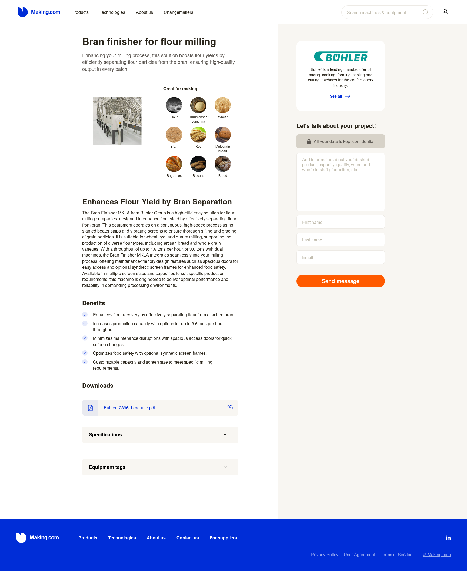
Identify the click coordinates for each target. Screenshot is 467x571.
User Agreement (359, 554)
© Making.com (437, 554)
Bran (174, 146)
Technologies (112, 12)
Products (80, 12)
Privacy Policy (324, 554)
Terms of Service (396, 554)
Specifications (105, 434)
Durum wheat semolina (198, 119)
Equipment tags (107, 466)
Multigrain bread (222, 148)
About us (144, 12)
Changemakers (178, 12)
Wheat (223, 116)
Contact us (187, 538)
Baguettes (174, 175)
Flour (174, 116)
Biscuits (198, 175)
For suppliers (223, 538)
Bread (222, 175)
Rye (198, 146)
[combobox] (387, 12)
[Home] (39, 12)
